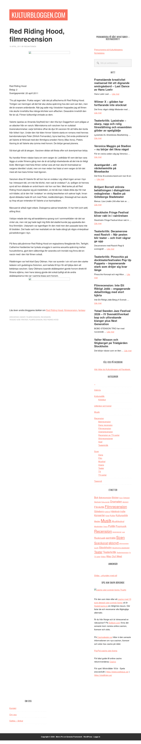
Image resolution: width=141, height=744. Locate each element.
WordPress (87, 736)
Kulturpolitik (99, 396)
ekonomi (125, 502)
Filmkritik (99, 507)
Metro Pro (60, 736)
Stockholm (105, 547)
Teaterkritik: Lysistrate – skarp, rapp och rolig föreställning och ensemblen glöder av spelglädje (113, 125)
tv (130, 552)
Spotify (96, 548)
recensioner (116, 532)
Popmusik (121, 526)
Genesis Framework (74, 736)
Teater (101, 468)
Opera (101, 464)
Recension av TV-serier (109, 435)
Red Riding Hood (54, 310)
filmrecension (70, 310)
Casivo (113, 661)
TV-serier (102, 474)
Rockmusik (99, 538)
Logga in (96, 736)
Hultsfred (107, 512)
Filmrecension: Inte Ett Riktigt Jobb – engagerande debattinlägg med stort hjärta (112, 290)
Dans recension (105, 425)
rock (123, 532)
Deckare (97, 502)
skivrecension (124, 543)
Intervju (97, 389)
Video (103, 556)
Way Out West (114, 556)
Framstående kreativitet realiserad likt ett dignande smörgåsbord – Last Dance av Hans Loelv (111, 84)
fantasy (81, 310)
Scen (96, 451)
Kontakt (12, 708)
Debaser (126, 497)
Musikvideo (98, 526)
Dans (100, 454)
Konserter (99, 515)
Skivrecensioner (105, 438)
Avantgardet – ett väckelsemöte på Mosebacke (105, 168)
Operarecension (105, 431)
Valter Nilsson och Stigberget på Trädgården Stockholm (111, 343)
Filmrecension (33, 317)
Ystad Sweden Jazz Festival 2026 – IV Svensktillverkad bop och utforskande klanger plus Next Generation (112, 317)
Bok (96, 497)
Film (100, 458)
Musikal (101, 461)
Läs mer (115, 93)
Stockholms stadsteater (121, 548)
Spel (100, 441)
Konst (107, 515)
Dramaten (116, 501)
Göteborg (99, 511)
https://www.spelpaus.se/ (117, 671)
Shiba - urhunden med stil (105, 575)
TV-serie (97, 556)
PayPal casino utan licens (105, 650)
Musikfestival (118, 521)
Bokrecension (104, 421)
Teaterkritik (103, 445)
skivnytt (114, 543)
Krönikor (102, 399)
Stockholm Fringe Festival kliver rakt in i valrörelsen (111, 214)
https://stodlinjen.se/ (103, 675)
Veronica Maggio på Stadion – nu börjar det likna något (112, 147)
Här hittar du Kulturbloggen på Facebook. (112, 369)
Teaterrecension (123, 552)
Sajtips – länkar (16, 720)
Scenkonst (101, 543)
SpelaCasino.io (101, 605)
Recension (46, 317)
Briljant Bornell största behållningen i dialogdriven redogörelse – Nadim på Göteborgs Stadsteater (112, 192)
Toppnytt (98, 481)
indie (122, 511)
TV (99, 471)
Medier (97, 521)
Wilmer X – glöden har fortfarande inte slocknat (110, 103)
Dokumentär (105, 502)
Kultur (112, 515)
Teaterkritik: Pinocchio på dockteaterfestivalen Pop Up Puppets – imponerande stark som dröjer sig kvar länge (112, 263)
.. (94, 383)
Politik (111, 526)
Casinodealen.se (104, 637)
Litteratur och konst (102, 405)
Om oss (13, 714)
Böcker (115, 497)
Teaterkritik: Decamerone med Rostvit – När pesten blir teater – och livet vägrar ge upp (112, 236)
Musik (97, 411)
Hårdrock (115, 511)
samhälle (111, 538)
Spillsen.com (114, 622)
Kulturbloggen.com (38, 15)
